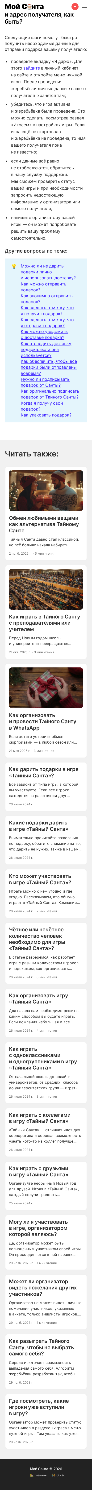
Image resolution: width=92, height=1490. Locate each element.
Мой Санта (39, 1469)
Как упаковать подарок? (46, 414)
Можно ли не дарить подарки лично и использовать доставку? (48, 271)
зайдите (31, 68)
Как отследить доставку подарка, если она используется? (46, 349)
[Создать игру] (75, 6)
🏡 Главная (38, 1475)
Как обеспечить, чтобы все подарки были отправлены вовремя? (49, 367)
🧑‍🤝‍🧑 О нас (58, 1475)
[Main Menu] (84, 6)
